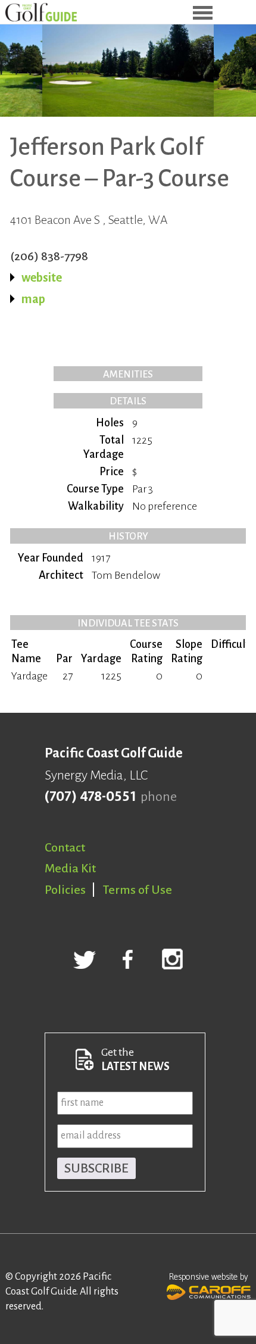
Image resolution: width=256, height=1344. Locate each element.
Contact (65, 847)
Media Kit (70, 868)
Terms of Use (137, 889)
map (33, 298)
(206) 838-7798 (49, 256)
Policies (65, 889)
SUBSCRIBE (96, 1168)
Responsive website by (208, 1277)
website (41, 277)
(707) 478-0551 (90, 797)
